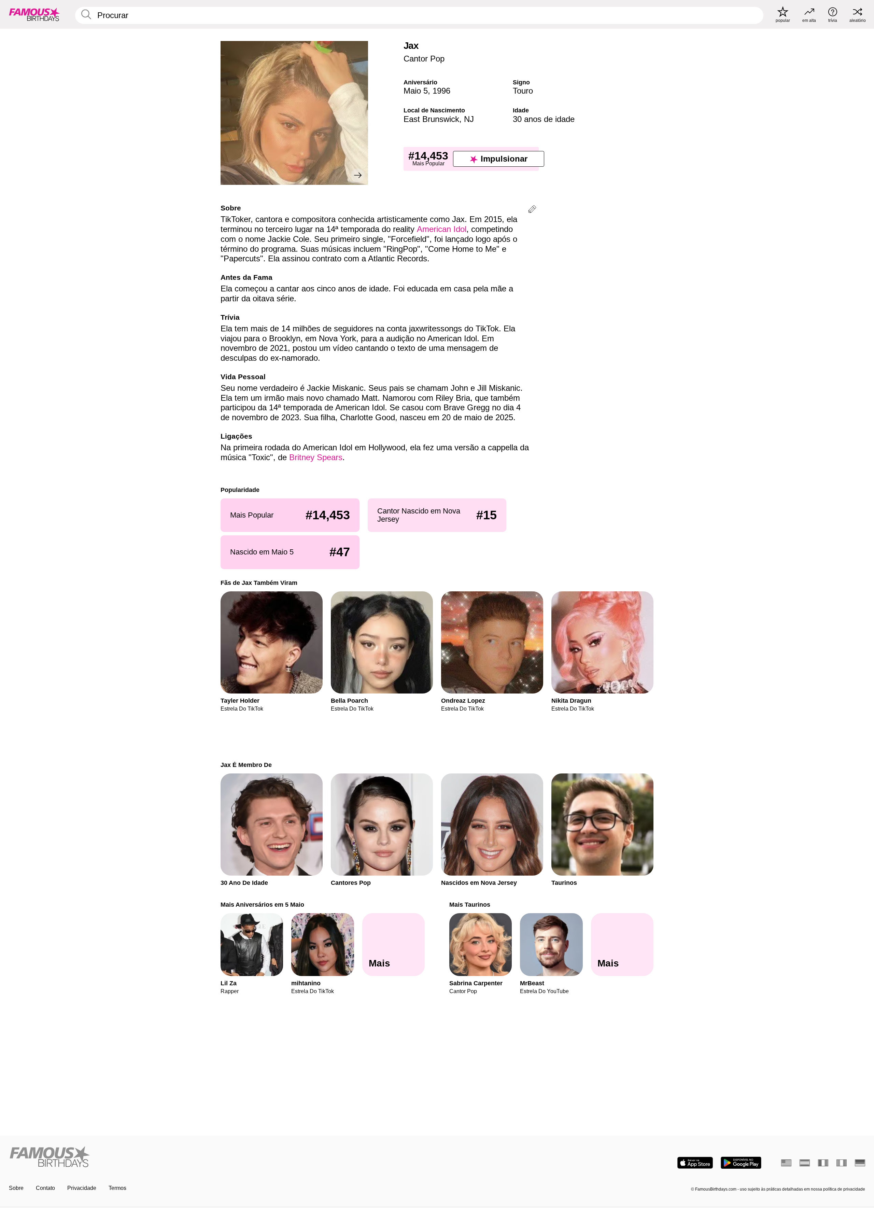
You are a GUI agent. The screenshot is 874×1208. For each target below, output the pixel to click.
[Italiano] (841, 1162)
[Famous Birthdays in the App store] (695, 1163)
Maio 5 (416, 90)
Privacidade (81, 1188)
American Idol (441, 229)
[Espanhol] (805, 1162)
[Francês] (823, 1162)
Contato (45, 1188)
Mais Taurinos (469, 904)
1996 (441, 90)
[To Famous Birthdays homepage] (34, 14)
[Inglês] (786, 1162)
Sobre (16, 1188)
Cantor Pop (424, 58)
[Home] (221, 1157)
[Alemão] (860, 1162)
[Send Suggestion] (532, 210)
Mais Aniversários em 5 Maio (262, 904)
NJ (469, 119)
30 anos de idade (544, 119)
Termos (117, 1188)
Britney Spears (315, 457)
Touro (523, 90)
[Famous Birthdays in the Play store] (741, 1163)
